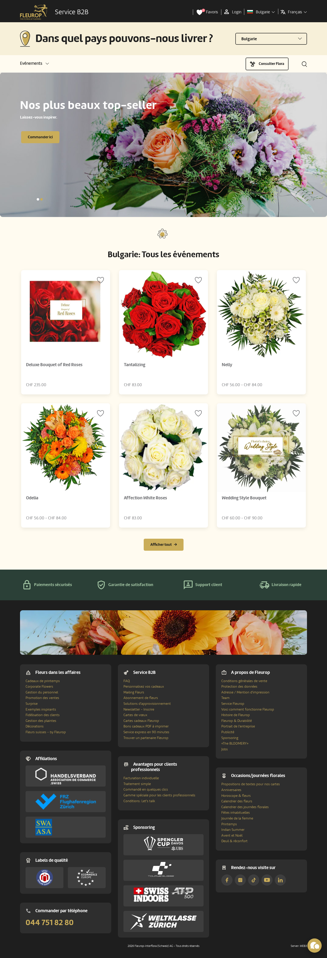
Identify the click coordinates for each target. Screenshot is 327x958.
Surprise (32, 704)
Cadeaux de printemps (43, 681)
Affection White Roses (145, 498)
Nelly (227, 365)
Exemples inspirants (41, 709)
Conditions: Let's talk (139, 801)
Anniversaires (231, 790)
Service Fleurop (232, 704)
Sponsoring (229, 738)
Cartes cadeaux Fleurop (141, 721)
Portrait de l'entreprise (238, 726)
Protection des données (239, 687)
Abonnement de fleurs (140, 698)
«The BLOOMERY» (234, 743)
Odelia (32, 498)
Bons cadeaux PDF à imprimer (146, 726)
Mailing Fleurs (133, 692)
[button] (34, 63)
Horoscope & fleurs (236, 796)
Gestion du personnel (42, 692)
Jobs (224, 749)
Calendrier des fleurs (236, 801)
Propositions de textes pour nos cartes (250, 784)
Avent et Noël (231, 835)
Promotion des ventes (42, 698)
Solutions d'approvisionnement (147, 704)
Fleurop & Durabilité (236, 721)
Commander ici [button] (40, 137)
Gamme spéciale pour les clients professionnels (159, 795)
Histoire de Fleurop (235, 715)
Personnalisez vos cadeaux (143, 687)
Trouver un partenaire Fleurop (145, 738)
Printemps (229, 824)
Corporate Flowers (39, 687)
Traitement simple (137, 784)
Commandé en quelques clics (145, 789)
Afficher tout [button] (161, 544)
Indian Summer (232, 830)
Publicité (227, 732)
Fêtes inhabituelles (235, 813)
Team (225, 698)
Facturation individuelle (141, 778)
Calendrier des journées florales (245, 807)
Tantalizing (134, 365)
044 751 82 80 (50, 923)
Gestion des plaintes (41, 721)
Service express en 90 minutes (146, 732)
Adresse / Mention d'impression (245, 692)
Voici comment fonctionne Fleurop (247, 709)
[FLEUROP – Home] (34, 12)
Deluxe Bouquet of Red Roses (54, 365)
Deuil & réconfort (234, 841)
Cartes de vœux (135, 715)
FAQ (126, 681)
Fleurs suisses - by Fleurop (46, 732)
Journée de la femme (237, 818)
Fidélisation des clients (43, 715)
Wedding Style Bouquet (244, 498)
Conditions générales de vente (244, 681)
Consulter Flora (271, 63)
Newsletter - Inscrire (138, 709)
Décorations (35, 726)
